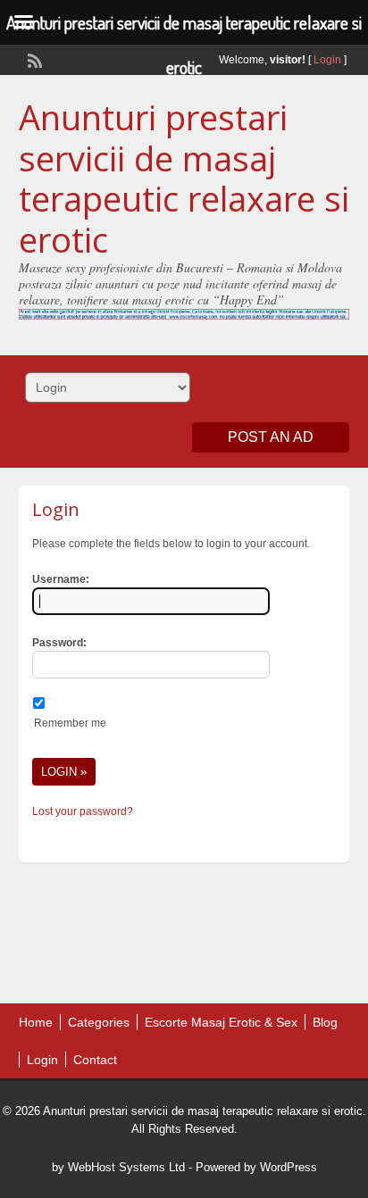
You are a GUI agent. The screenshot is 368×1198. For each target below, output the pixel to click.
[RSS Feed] (33, 59)
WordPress (288, 1167)
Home (36, 1022)
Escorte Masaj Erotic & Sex (221, 1022)
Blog (325, 1022)
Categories (99, 1022)
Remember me (70, 723)
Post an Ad (271, 437)
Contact (95, 1059)
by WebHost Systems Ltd (118, 1167)
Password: (59, 642)
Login (327, 60)
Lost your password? (82, 811)
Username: (60, 579)
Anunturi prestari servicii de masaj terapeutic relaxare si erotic (184, 178)
